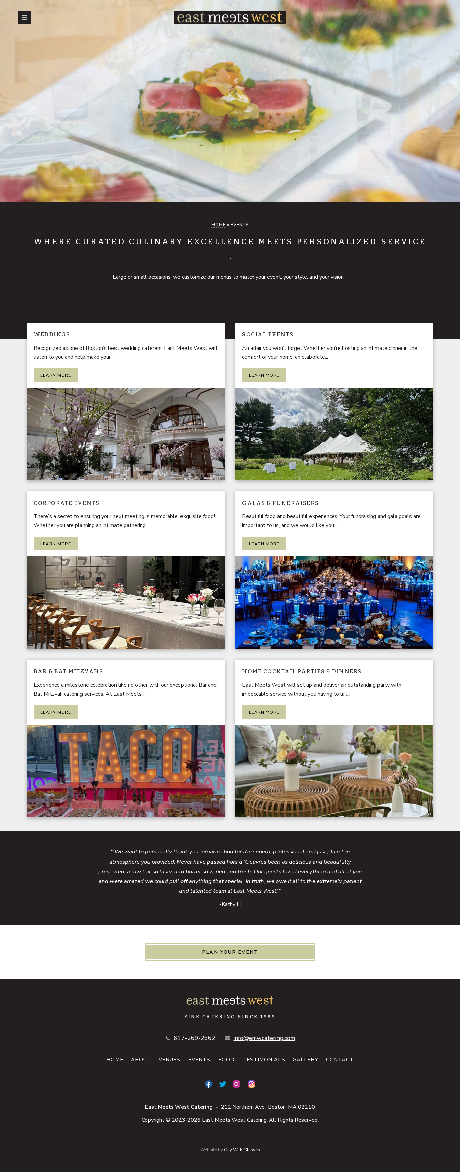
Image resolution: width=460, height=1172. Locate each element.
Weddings (52, 334)
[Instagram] (236, 1084)
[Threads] (251, 1084)
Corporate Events (66, 503)
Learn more (55, 375)
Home (219, 225)
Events (199, 1059)
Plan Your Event (230, 952)
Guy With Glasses (242, 1150)
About (141, 1059)
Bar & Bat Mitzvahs (68, 671)
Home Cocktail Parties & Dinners (302, 671)
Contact (340, 1059)
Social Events (268, 334)
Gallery (305, 1059)
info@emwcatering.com (264, 1038)
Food (226, 1059)
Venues (169, 1059)
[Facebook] (208, 1084)
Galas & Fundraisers (280, 503)
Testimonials (263, 1059)
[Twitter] (222, 1084)
